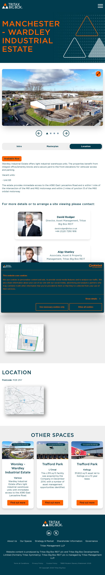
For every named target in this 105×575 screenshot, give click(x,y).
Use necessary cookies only (52, 307)
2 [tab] (50, 133)
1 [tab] (47, 133)
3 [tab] (54, 133)
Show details (91, 299)
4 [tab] (58, 133)
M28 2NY (17, 380)
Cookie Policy (51, 563)
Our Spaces (26, 541)
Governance (91, 541)
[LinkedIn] (48, 533)
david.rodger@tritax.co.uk (66, 229)
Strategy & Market (44, 541)
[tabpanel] (52, 97)
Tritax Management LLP (52, 546)
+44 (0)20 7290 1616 (65, 231)
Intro (19, 146)
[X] (56, 533)
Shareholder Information (69, 541)
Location (86, 146)
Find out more (17, 502)
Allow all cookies (85, 307)
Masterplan (52, 146)
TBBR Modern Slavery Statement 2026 (75, 563)
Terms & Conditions (21, 563)
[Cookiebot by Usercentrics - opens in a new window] (91, 266)
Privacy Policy (37, 563)
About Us (12, 541)
